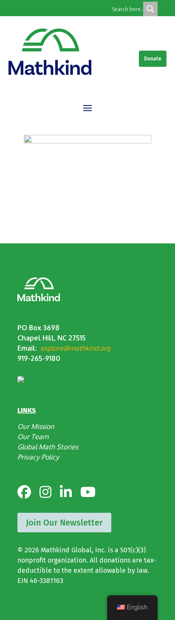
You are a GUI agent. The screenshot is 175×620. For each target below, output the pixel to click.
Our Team (32, 436)
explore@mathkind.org (75, 348)
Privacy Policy (38, 457)
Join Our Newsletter (64, 522)
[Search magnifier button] (150, 9)
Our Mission (35, 426)
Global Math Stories (47, 447)
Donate (152, 59)
